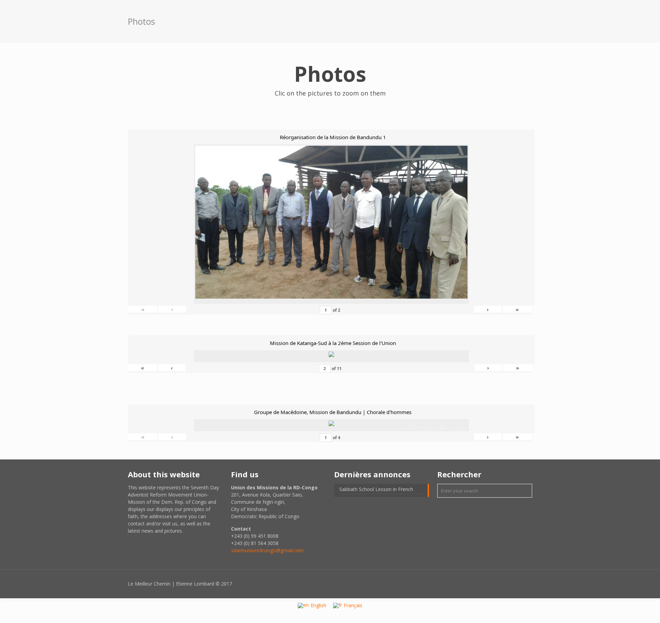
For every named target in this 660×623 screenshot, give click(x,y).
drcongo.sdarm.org (436, 427)
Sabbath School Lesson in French (376, 489)
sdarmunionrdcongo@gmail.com (267, 550)
